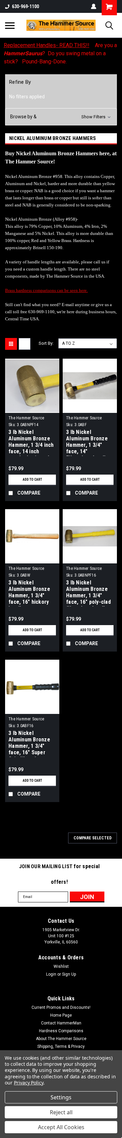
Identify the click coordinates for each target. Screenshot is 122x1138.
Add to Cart (32, 479)
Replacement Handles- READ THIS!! (46, 45)
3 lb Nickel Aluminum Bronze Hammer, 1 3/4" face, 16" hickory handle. (29, 592)
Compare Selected (92, 838)
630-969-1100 (25, 6)
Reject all (61, 1112)
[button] (61, 116)
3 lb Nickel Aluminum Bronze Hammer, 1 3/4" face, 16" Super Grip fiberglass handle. (29, 743)
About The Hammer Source (61, 1038)
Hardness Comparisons (61, 1031)
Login (51, 974)
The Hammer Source (26, 418)
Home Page (61, 1015)
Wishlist (61, 966)
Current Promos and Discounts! (61, 1007)
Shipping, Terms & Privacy (61, 1046)
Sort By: (46, 343)
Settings (61, 1097)
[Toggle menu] (10, 25)
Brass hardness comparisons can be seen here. (46, 290)
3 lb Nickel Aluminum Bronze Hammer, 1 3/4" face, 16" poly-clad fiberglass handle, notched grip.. (88, 592)
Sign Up (69, 974)
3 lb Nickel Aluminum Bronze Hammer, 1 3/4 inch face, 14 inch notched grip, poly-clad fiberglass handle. (31, 442)
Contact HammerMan (61, 1023)
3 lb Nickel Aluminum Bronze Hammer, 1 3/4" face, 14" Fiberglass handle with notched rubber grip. (87, 442)
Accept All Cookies (61, 1127)
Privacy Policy (28, 1082)
